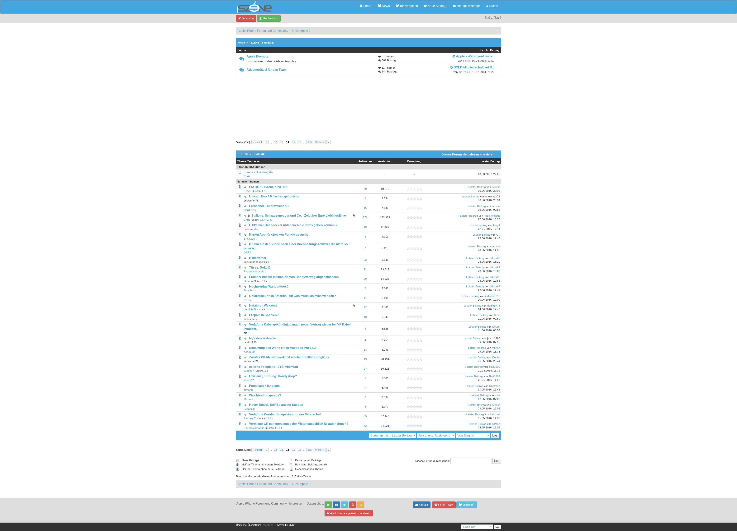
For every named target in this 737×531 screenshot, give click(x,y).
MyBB (292, 525)
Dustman (494, 386)
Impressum (296, 503)
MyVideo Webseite (262, 338)
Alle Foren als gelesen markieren (350, 513)
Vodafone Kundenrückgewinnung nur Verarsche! (285, 414)
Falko (466, 60)
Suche (493, 5)
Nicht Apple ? (301, 30)
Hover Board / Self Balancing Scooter (276, 404)
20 (365, 278)
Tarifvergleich (408, 5)
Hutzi (497, 315)
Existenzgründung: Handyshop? (273, 376)
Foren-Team (445, 504)
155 (310, 142)
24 (365, 368)
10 (365, 317)
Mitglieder (468, 504)
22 (365, 259)
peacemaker (251, 229)
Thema (241, 161)
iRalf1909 (494, 366)
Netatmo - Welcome (263, 305)
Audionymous (492, 215)
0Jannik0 (249, 409)
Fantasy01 (250, 418)
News (385, 5)
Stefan (496, 423)
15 (293, 142)
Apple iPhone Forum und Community (263, 30)
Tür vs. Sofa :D (260, 267)
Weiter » (319, 142)
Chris (247, 176)
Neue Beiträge (437, 5)
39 (365, 188)
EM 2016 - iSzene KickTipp (268, 187)
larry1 (496, 225)
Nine (497, 395)
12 (275, 142)
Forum (367, 5)
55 (365, 416)
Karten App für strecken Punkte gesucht (278, 234)
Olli (498, 234)
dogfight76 (250, 309)
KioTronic (464, 72)
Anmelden (247, 18)
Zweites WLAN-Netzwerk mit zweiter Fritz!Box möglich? (289, 357)
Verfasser (254, 161)
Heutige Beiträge (468, 5)
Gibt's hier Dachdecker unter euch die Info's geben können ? (293, 225)
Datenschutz (315, 503)
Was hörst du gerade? (265, 395)
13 (281, 142)
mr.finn (496, 347)
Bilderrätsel (257, 258)
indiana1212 (492, 296)
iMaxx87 (495, 258)
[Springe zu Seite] (328, 142)
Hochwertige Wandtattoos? (269, 286)
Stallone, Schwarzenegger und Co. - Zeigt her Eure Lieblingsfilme (298, 215)
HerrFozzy (250, 210)
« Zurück (258, 142)
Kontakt (423, 504)
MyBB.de (268, 525)
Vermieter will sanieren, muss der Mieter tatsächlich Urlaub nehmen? (298, 423)
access (496, 187)
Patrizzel (495, 414)
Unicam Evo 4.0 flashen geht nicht (274, 196)
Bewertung (414, 161)
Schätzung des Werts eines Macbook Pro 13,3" (283, 347)
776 (365, 217)
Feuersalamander (254, 271)
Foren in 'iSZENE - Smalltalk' (255, 42)
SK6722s (249, 238)
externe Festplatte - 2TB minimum (273, 366)
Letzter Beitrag (490, 161)
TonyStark (250, 290)
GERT (247, 252)
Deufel (496, 326)
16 (299, 142)
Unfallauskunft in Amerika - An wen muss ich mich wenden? (292, 296)
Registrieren (270, 18)
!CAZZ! (248, 191)
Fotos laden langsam (264, 385)
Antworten (365, 161)
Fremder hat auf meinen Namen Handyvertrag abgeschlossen (294, 277)
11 (365, 269)
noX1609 (249, 351)
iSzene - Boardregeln (258, 172)
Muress (248, 399)
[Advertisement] (368, 104)
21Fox (247, 300)
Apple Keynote (257, 56)
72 (365, 425)
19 (365, 227)
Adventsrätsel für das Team (267, 69)
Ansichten (385, 161)
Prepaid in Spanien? (264, 315)
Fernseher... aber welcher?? (269, 206)
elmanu (248, 281)
